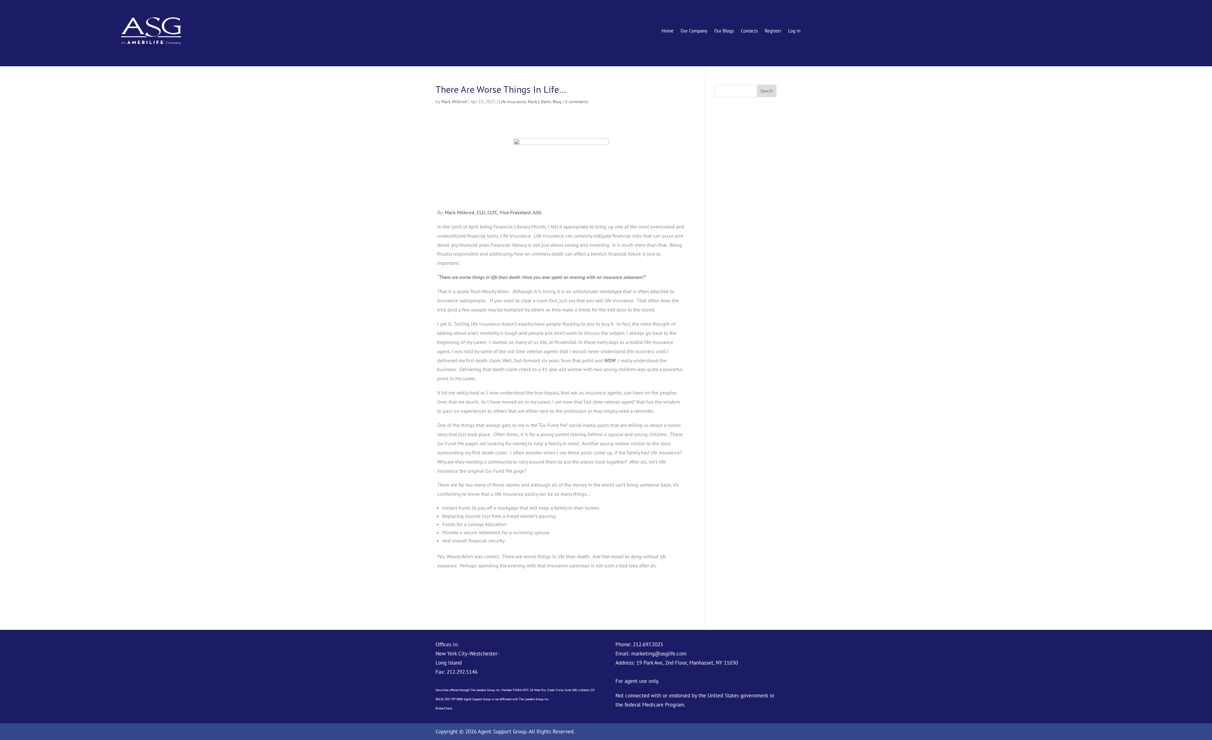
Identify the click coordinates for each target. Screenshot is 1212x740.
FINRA (517, 690)
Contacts (749, 31)
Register (773, 31)
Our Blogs (724, 31)
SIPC (526, 690)
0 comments (576, 101)
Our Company (693, 31)
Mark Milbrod (454, 101)
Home (668, 31)
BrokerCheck (444, 708)
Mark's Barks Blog (544, 101)
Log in (794, 31)
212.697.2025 (648, 644)
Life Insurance (512, 101)
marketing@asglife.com (658, 653)
